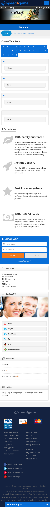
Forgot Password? (24, 261)
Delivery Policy (9, 454)
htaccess (5, 364)
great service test (8, 376)
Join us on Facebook (15, 464)
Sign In (3, 8)
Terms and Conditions (11, 451)
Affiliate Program (32, 441)
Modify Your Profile (33, 445)
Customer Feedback (11, 438)
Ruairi (9, 102)
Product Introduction (11, 435)
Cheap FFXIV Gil (31, 459)
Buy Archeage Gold (33, 453)
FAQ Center (8, 445)
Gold (6, 33)
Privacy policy (8, 448)
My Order (29, 435)
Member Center (32, 432)
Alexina (9, 68)
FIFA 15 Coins (31, 456)
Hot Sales (29, 450)
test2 (4, 370)
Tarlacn (9, 119)
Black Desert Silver (35, 497)
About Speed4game (11, 432)
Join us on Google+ (14, 477)
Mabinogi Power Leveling (23, 33)
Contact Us (8, 441)
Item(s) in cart (43, 8)
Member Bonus (31, 438)
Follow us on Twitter (15, 468)
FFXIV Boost (15, 497)
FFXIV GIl (24, 497)
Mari (9, 85)
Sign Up (11, 8)
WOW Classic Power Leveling (37, 500)
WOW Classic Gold (18, 500)
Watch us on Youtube (15, 472)
